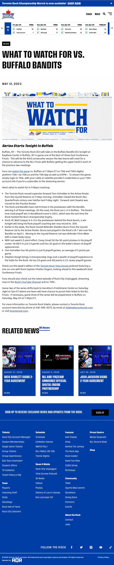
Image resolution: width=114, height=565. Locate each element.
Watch (97, 14)
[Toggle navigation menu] (110, 14)
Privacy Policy (103, 557)
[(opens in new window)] (71, 547)
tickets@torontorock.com (79, 307)
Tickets (89, 14)
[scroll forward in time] (111, 28)
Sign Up (100, 412)
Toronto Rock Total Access (54, 265)
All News (44, 327)
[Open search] (104, 14)
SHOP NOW (74, 3)
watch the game (21, 171)
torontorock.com (19, 310)
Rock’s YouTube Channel (28, 281)
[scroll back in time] (2, 28)
